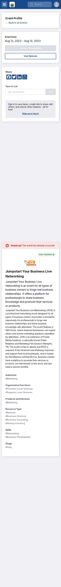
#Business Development (18, 437)
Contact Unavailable (30, 48)
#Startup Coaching (15, 423)
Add (51, 92)
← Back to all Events (16, 22)
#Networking (12, 433)
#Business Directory (15, 416)
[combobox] (40, 4)
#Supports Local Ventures (18, 392)
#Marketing (11, 378)
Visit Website (30, 56)
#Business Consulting (16, 419)
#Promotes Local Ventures (19, 388)
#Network (10, 412)
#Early (8, 447)
